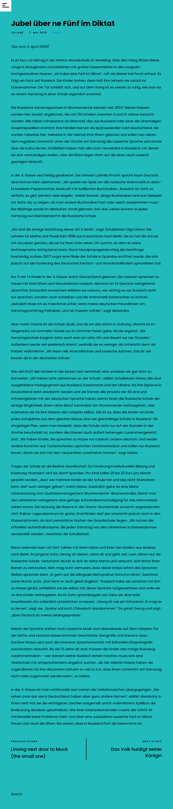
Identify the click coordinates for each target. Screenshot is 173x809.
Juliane (17, 32)
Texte (57, 32)
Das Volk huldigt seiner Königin (136, 752)
